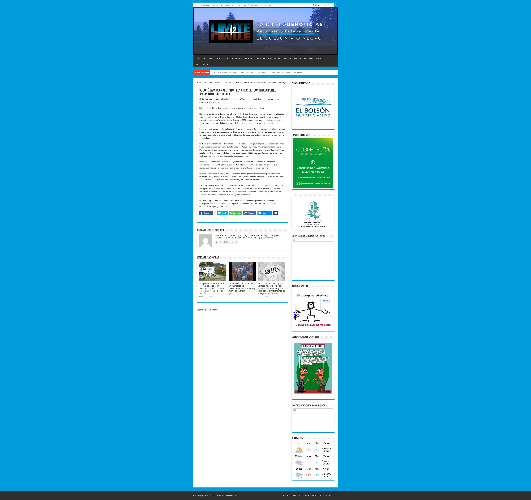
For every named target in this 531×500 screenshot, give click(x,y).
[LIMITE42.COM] (265, 31)
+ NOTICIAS (253, 59)
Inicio (200, 83)
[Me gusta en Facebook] (249, 213)
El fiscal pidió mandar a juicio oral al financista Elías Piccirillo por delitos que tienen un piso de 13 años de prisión (254, 72)
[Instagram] (316, 5)
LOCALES (210, 59)
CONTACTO (203, 64)
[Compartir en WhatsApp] (235, 213)
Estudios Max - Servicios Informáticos (323, 495)
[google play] (318, 5)
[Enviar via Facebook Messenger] (264, 213)
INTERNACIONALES (212, 83)
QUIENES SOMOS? (314, 59)
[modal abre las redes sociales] (275, 213)
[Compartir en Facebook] (206, 213)
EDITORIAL (224, 59)
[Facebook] (313, 5)
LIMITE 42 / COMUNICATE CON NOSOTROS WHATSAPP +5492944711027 (243, 5)
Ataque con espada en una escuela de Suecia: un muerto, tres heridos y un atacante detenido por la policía (211, 288)
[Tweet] (222, 213)
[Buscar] (336, 5)
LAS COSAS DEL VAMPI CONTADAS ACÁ (283, 59)
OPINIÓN (238, 59)
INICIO (198, 58)
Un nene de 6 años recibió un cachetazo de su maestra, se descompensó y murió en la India (242, 287)
